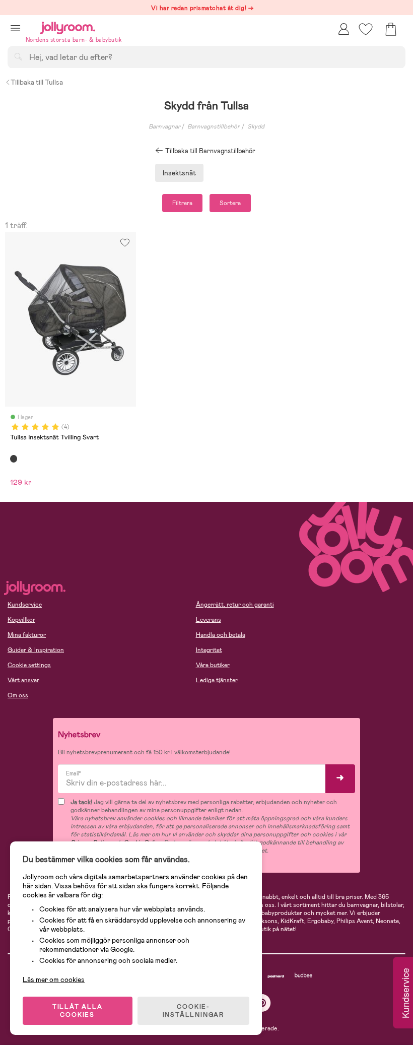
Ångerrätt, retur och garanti (235, 605)
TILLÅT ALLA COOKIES (77, 1011)
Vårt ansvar (23, 680)
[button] (15, 28)
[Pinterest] (262, 1003)
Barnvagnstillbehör (213, 126)
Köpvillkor (21, 620)
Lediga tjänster (217, 680)
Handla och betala (220, 635)
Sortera (230, 203)
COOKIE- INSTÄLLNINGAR (193, 1011)
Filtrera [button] (182, 203)
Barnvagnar (164, 126)
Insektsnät (179, 172)
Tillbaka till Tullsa (37, 82)
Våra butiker (213, 665)
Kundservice (25, 605)
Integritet (209, 650)
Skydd (255, 126)
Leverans (208, 620)
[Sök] (18, 56)
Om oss (18, 695)
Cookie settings (29, 665)
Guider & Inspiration (36, 650)
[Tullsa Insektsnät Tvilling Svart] (13, 458)
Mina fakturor (27, 635)
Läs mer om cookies (54, 979)
